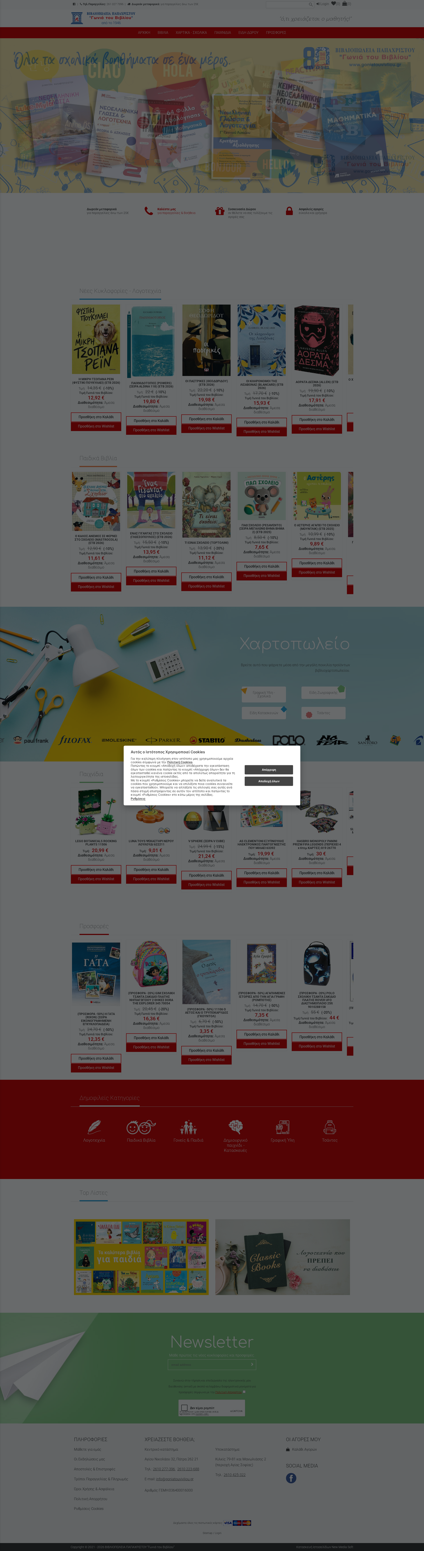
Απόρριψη (269, 769)
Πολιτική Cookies (179, 762)
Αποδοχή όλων (269, 781)
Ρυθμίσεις (138, 798)
